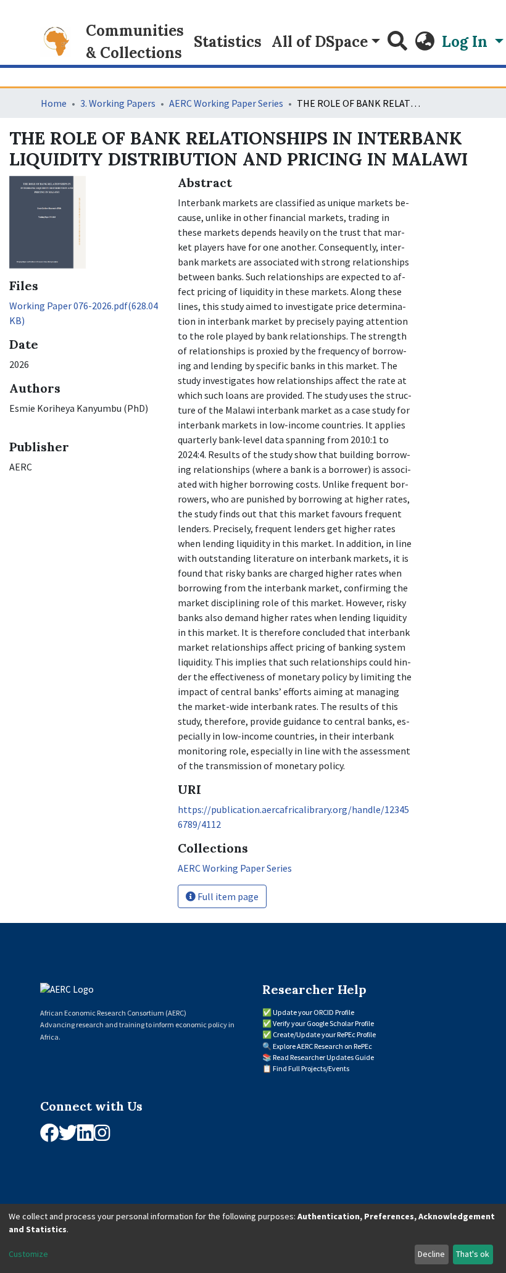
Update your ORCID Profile (313, 1012)
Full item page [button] (227, 896)
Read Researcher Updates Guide (323, 1057)
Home (54, 103)
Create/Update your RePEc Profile (324, 1034)
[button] (424, 42)
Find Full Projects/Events (311, 1068)
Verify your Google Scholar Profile (323, 1023)
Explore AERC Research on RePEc (322, 1046)
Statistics (228, 41)
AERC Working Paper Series (226, 103)
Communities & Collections (135, 41)
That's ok (472, 1253)
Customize (28, 1253)
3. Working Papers (118, 103)
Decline (431, 1253)
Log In (466, 41)
